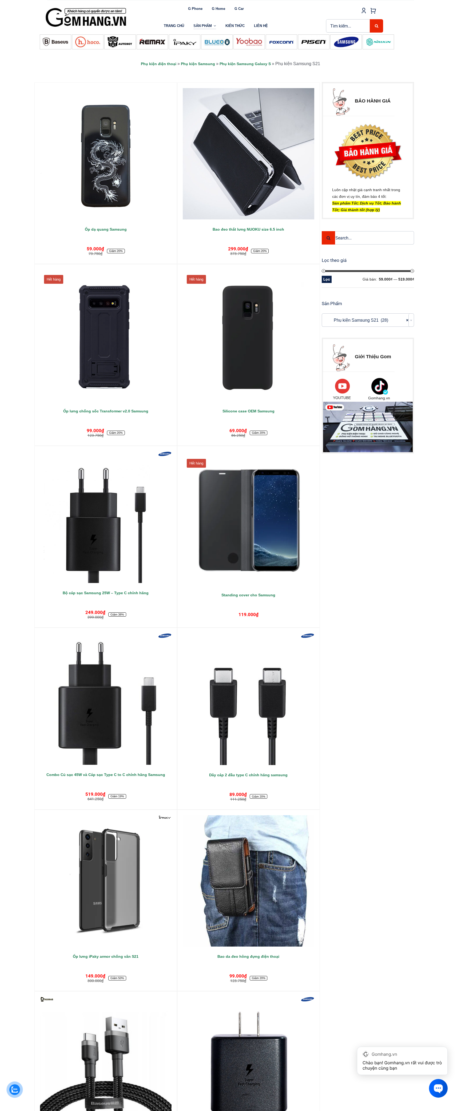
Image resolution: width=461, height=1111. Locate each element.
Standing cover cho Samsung (248, 595)
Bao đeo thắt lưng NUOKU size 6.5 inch (248, 229)
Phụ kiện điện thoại (158, 64)
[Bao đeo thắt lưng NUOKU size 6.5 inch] (248, 154)
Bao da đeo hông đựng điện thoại (248, 956)
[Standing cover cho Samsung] (248, 519)
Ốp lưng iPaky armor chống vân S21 (105, 956)
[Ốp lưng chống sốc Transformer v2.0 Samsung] (106, 335)
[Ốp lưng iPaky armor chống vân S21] (106, 881)
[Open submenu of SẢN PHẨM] (215, 26)
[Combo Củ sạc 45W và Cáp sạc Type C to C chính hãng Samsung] (106, 699)
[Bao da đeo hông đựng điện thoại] (248, 881)
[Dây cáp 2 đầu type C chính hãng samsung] (248, 699)
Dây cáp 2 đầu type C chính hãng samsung (248, 775)
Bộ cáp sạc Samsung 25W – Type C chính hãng (106, 593)
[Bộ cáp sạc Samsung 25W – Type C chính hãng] (106, 517)
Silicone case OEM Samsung (248, 411)
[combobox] (368, 320)
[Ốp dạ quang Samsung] (106, 154)
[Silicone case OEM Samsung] (248, 335)
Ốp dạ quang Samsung (106, 229)
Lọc (326, 279)
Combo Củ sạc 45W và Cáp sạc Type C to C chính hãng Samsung (105, 775)
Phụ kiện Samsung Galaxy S (245, 64)
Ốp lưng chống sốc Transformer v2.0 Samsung (105, 411)
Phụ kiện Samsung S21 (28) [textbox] (366, 320)
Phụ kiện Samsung (198, 64)
